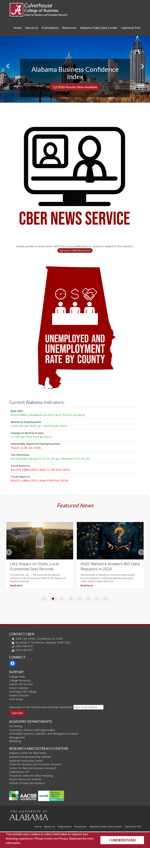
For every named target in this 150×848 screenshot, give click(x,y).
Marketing (15, 741)
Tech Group (16, 699)
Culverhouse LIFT (19, 771)
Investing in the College (23, 691)
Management (17, 737)
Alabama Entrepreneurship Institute (30, 757)
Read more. (16, 585)
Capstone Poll (130, 28)
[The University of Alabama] (28, 815)
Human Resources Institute (25, 779)
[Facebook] (12, 663)
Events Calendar (18, 688)
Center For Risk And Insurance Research (33, 768)
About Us (31, 28)
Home (17, 28)
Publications (50, 28)
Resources (69, 28)
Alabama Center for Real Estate (27, 753)
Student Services (19, 695)
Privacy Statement (70, 838)
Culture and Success (21, 684)
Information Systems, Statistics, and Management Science (43, 733)
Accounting (15, 726)
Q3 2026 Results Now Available (75, 87)
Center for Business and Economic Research (35, 764)
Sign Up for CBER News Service (75, 250)
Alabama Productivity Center (26, 760)
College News (17, 676)
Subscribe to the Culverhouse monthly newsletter (41, 707)
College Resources (20, 680)
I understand (122, 840)
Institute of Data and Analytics (27, 783)
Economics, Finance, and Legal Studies (32, 730)
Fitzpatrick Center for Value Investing (30, 775)
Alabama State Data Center (98, 28)
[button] (11, 63)
